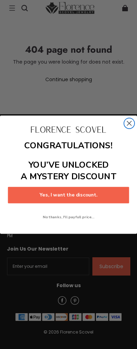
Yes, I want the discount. (69, 195)
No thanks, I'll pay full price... (68, 216)
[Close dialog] (129, 123)
